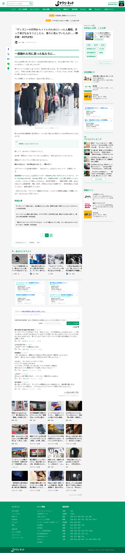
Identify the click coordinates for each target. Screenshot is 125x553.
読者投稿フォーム (21, 176)
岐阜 (71, 525)
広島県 (89, 45)
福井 (79, 528)
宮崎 (90, 539)
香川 (75, 536)
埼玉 (82, 519)
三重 (82, 525)
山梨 (75, 522)
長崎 (79, 539)
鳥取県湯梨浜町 (91, 52)
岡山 (79, 533)
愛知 (79, 525)
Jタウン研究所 (22, 9)
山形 (86, 516)
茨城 (71, 519)
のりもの (83, 9)
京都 (75, 531)
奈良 (86, 531)
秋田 (82, 516)
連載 (90, 9)
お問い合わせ (41, 516)
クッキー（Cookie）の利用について (48, 522)
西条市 (103, 45)
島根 (75, 533)
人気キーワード (109, 9)
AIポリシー (40, 539)
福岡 (71, 539)
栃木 (75, 519)
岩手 (75, 516)
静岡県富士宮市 (91, 49)
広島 (82, 533)
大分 (86, 539)
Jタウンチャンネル (17, 537)
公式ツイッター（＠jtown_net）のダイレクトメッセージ (53, 176)
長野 (79, 522)
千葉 (86, 519)
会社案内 (40, 542)
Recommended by (73, 495)
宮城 (79, 516)
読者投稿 (74, 9)
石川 (75, 528)
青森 (71, 516)
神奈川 (95, 519)
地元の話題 (46, 9)
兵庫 (82, 531)
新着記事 (14, 529)
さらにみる (98, 179)
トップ (13, 9)
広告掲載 (40, 525)
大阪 (79, 531)
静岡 (75, 525)
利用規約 (40, 528)
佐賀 (75, 539)
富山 (71, 528)
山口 (86, 533)
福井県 (96, 45)
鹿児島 (95, 539)
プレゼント (97, 9)
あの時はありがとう (21, 242)
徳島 (71, 536)
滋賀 (71, 531)
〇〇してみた (56, 9)
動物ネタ (66, 9)
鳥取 (71, 533)
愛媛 (79, 536)
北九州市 (101, 49)
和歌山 (91, 531)
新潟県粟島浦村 (91, 56)
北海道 (72, 514)
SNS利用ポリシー (42, 536)
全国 (71, 511)
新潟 (71, 522)
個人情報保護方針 (42, 533)
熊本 (82, 539)
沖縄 (99, 539)
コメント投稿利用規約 (44, 531)
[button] (3, 3)
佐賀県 (101, 52)
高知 (82, 536)
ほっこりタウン (35, 9)
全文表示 (51, 235)
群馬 (79, 519)
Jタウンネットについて (44, 511)
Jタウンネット (64, 3)
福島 (90, 516)
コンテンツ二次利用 (43, 519)
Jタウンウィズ (16, 535)
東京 (38, 242)
